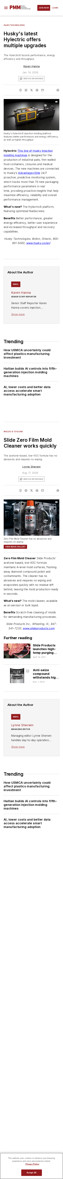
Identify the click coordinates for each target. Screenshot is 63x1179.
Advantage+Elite (29, 173)
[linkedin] (26, 90)
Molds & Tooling (13, 431)
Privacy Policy (32, 1164)
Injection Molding (14, 25)
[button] (6, 8)
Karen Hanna (31, 66)
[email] (42, 90)
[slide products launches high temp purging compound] (17, 650)
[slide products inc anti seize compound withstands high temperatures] (17, 675)
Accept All (31, 1172)
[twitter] (31, 90)
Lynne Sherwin (31, 466)
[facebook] (20, 90)
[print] (57, 90)
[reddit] (37, 90)
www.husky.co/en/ (38, 243)
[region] (31, 1166)
